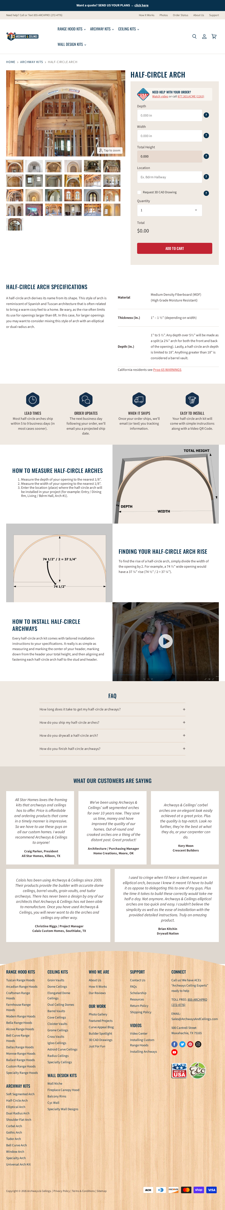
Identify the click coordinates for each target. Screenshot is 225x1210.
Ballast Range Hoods (20, 1060)
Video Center (138, 1033)
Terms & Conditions (83, 1191)
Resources (137, 999)
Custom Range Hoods (21, 1066)
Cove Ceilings (56, 1017)
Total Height (146, 147)
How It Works (146, 15)
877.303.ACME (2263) (191, 96)
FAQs (133, 986)
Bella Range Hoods (19, 1022)
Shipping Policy (140, 1012)
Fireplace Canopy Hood (63, 1090)
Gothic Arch (14, 1132)
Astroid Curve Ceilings (62, 1049)
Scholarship (138, 993)
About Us (198, 15)
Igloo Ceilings (56, 1043)
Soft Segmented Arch (20, 1094)
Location (143, 168)
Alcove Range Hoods (20, 1029)
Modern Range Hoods (20, 1016)
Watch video (160, 96)
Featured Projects (100, 1021)
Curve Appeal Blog (101, 1027)
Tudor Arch (13, 1139)
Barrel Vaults (56, 1011)
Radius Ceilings (58, 1056)
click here (141, 5)
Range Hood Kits (70, 29)
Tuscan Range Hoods (20, 980)
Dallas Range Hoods (20, 1047)
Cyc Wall (53, 1102)
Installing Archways (143, 1051)
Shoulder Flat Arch (18, 1119)
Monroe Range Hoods (20, 1053)
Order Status (180, 15)
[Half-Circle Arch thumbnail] (15, 166)
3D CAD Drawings (100, 1040)
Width (141, 127)
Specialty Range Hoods (22, 1073)
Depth (141, 106)
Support (214, 15)
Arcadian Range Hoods (21, 986)
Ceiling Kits (127, 29)
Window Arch (15, 1151)
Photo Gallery (98, 1014)
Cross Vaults (55, 1036)
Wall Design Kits (71, 44)
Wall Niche (54, 1083)
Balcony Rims (56, 1096)
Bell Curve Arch (16, 1145)
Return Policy (139, 1006)
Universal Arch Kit (18, 1164)
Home (10, 62)
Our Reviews (97, 993)
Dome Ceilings (57, 986)
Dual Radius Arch (17, 1113)
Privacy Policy (61, 1191)
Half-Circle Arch (17, 1100)
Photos (164, 15)
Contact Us (137, 980)
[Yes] (160, 192)
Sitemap (102, 1191)
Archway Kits (100, 29)
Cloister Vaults (57, 1024)
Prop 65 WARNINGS (167, 369)
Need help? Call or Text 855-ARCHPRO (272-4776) (34, 15)
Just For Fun (97, 1046)
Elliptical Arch (15, 1107)
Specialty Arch (16, 1158)
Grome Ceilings (57, 1030)
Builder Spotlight (100, 1033)
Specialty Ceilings (59, 1062)
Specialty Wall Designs (62, 1109)
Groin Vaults (55, 980)
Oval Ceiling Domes (60, 1004)
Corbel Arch (14, 1126)
